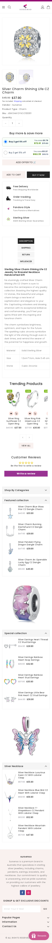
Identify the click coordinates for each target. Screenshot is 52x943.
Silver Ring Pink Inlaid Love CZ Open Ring (32, 421)
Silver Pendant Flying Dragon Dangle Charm (30, 543)
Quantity (7, 117)
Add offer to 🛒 (26, 162)
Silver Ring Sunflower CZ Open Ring (13, 421)
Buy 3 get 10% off (17, 152)
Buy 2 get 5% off (18, 141)
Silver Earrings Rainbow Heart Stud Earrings (30, 676)
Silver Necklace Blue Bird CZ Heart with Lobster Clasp (33, 791)
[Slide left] (23, 437)
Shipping (18, 101)
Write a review (26, 473)
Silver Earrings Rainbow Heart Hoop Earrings (30, 658)
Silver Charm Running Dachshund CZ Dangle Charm (30, 527)
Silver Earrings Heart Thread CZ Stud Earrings (33, 640)
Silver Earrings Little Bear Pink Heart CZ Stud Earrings (32, 693)
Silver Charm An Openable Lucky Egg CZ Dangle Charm (32, 562)
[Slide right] (29, 437)
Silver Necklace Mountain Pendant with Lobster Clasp (31, 828)
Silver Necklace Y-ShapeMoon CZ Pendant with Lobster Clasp (31, 811)
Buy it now (38, 175)
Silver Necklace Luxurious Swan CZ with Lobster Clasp (31, 775)
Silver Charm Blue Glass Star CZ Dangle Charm (31, 508)
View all (26, 445)
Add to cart (13, 174)
